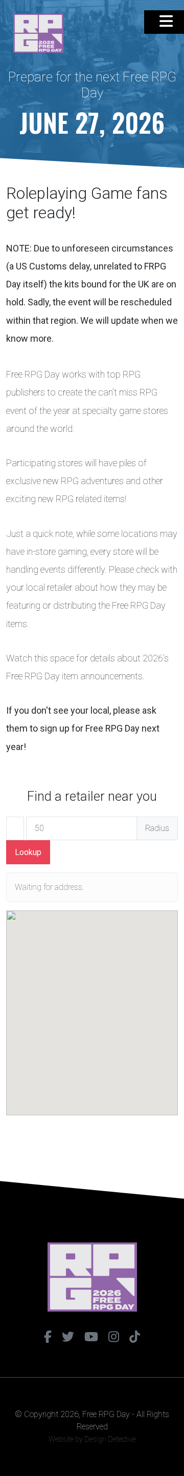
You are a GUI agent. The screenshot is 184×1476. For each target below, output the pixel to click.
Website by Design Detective (92, 1439)
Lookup (28, 852)
